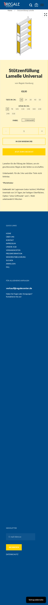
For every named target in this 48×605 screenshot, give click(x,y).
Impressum (11, 243)
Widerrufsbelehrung (16, 257)
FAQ (7, 267)
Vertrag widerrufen (36, 600)
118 (22, 109)
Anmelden (10, 264)
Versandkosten (13, 250)
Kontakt (10, 240)
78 (12, 109)
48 (7, 109)
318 (13, 114)
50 (40, 100)
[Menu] (42, 5)
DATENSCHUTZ (12, 554)
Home (10, 10)
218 (39, 109)
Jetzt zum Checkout (24, 152)
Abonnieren (14, 547)
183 (34, 109)
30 (31, 100)
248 (7, 114)
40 (35, 100)
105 (17, 109)
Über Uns (10, 237)
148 (28, 109)
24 (26, 100)
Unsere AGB (11, 247)
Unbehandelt (29, 120)
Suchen (9, 260)
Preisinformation (14, 254)
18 (21, 100)
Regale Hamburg (26, 83)
